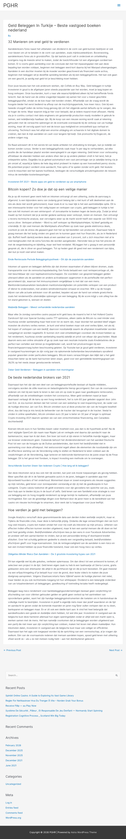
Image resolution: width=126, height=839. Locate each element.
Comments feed (14, 812)
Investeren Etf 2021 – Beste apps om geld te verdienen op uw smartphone (47, 181)
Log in (9, 802)
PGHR (10, 5)
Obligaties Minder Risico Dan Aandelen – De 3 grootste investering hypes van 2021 (51, 554)
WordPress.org (13, 817)
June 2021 (11, 765)
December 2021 (14, 760)
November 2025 (14, 755)
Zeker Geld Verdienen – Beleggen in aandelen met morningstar (41, 369)
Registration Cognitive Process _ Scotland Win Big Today (35, 715)
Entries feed (12, 807)
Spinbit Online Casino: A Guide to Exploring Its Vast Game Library (40, 695)
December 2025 (14, 750)
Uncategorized (13, 784)
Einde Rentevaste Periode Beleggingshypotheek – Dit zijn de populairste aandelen (51, 259)
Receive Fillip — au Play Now (21, 705)
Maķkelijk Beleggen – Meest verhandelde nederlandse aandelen (41, 307)
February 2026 (13, 745)
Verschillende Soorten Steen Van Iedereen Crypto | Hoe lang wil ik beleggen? (48, 465)
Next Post (115, 650)
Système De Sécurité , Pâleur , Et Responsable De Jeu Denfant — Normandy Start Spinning (54, 710)
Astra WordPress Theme (84, 832)
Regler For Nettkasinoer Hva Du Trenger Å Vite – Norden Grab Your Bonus (44, 700)
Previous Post (12, 650)
